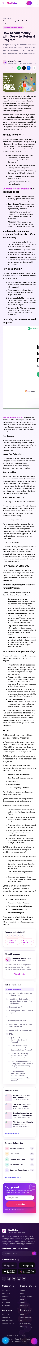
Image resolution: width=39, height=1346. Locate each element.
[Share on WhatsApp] (19, 68)
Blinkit (22, 1299)
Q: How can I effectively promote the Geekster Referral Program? (19, 1056)
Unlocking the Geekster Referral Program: (21, 1012)
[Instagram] (9, 1279)
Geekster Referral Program (13, 417)
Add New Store (7, 1321)
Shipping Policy (26, 1327)
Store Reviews (25, 1317)
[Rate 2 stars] (11, 935)
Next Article (25, 941)
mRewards (24, 1305)
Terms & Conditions (22, 1339)
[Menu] (36, 3)
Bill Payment (6, 1290)
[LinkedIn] (19, 1279)
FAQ (21, 1321)
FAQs (11, 1034)
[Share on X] (24, 68)
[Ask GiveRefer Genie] (34, 1341)
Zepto (22, 1290)
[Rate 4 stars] (18, 935)
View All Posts (19, 974)
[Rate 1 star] (7, 935)
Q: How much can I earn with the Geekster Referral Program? (21, 1040)
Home (4, 18)
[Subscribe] (34, 1253)
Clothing (5, 1296)
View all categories (12, 1177)
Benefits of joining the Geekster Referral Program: (20, 1025)
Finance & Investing (21, 1159)
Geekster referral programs (17, 188)
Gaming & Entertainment (21, 1170)
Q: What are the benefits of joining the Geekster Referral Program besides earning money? (22, 1065)
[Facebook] (14, 1279)
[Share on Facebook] (29, 68)
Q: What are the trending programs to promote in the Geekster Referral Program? (21, 1048)
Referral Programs (21, 1148)
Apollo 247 (24, 1302)
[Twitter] (4, 1279)
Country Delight (26, 1296)
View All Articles (11, 1133)
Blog (9, 18)
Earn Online (21, 1154)
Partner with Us (8, 1324)
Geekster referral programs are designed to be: (20, 994)
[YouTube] (24, 1279)
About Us (5, 1314)
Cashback (6, 1293)
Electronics (6, 1305)
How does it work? (15, 1007)
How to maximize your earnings (20, 1030)
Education (6, 1302)
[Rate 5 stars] (22, 935)
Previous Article (12, 941)
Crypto (4, 1299)
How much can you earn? (17, 1020)
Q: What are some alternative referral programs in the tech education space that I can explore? (21, 1076)
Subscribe (20, 1204)
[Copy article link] (34, 68)
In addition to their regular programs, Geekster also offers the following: (20, 1001)
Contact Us (6, 1317)
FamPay (23, 1293)
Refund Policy (25, 1324)
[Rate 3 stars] (15, 935)
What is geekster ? (15, 989)
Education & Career (14, 27)
